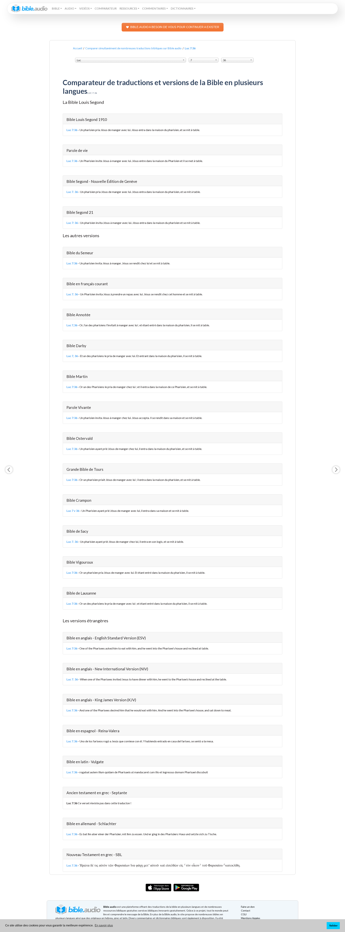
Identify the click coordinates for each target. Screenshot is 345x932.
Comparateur (106, 8)
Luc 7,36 (71, 325)
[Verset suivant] (336, 469)
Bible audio (110, 906)
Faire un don (248, 906)
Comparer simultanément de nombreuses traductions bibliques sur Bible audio (133, 48)
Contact (245, 910)
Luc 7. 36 (72, 191)
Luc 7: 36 (72, 222)
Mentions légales (250, 918)
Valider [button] (333, 925)
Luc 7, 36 (72, 356)
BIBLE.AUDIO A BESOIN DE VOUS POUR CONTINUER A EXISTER (174, 27)
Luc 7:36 (71, 130)
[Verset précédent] (9, 469)
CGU (244, 914)
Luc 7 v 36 (72, 510)
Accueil (77, 48)
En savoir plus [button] (104, 925)
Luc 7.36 (71, 161)
